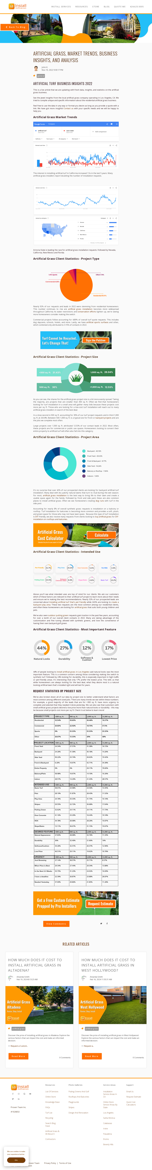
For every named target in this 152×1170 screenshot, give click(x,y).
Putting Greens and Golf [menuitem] (79, 1091)
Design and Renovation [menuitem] (78, 1112)
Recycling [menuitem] (49, 1118)
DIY (36, 516)
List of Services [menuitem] (51, 1091)
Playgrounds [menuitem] (74, 1102)
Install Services (61, 6)
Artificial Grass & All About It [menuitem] (52, 1132)
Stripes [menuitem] (71, 1107)
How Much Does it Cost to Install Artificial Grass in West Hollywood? (108, 965)
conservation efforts (87, 311)
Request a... (89, 1046)
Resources (81, 6)
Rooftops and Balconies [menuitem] (79, 1096)
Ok (16, 1160)
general (40, 76)
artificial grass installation (80, 309)
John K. (45, 67)
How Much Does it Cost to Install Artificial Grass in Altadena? (35, 965)
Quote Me (120, 6)
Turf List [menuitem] (48, 1112)
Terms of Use (65, 1163)
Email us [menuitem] (129, 1091)
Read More (18, 1056)
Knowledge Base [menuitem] (52, 1102)
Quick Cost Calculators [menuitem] (131, 1103)
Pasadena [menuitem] (107, 1134)
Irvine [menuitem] (105, 1128)
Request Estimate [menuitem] (133, 1096)
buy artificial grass (103, 516)
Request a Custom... (19, 1046)
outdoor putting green (58, 615)
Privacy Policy (50, 1163)
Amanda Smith (23, 977)
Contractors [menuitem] (50, 1139)
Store (95, 6)
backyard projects (103, 418)
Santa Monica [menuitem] (109, 1118)
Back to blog (17, 27)
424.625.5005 (137, 6)
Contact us (68, 108)
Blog (107, 6)
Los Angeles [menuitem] (108, 1112)
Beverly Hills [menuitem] (108, 1144)
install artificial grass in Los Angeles (73, 672)
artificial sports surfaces (97, 322)
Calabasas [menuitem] (107, 1123)
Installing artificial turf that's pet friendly (67, 602)
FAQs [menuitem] (47, 1107)
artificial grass (81, 607)
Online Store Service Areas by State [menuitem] (110, 1105)
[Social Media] (14, 1094)
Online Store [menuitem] (50, 1096)
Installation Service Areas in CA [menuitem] (110, 1094)
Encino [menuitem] (106, 1139)
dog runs (100, 500)
